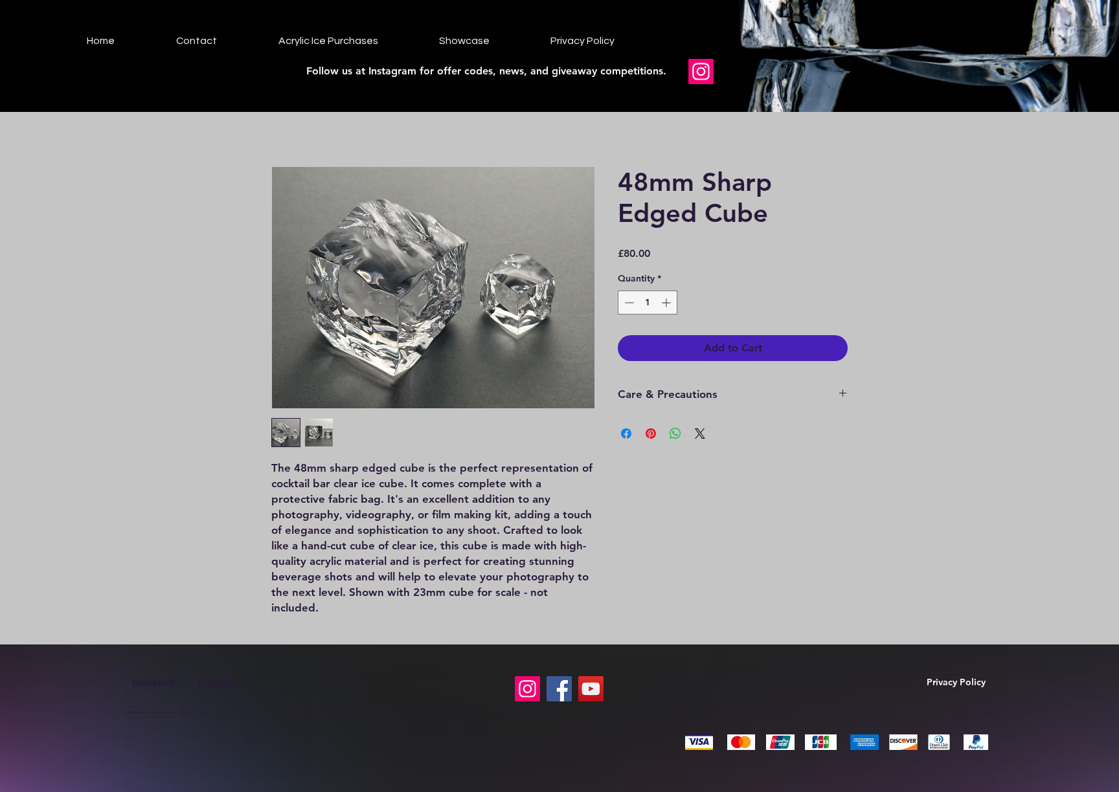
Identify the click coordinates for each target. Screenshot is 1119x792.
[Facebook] (559, 688)
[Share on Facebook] (626, 433)
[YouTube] (591, 688)
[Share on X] (700, 433)
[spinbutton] (647, 302)
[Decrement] (628, 302)
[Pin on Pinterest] (651, 433)
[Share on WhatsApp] (675, 433)
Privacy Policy (956, 682)
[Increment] (667, 302)
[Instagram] (701, 71)
